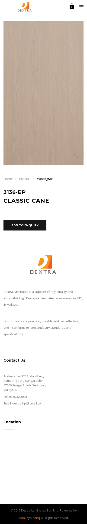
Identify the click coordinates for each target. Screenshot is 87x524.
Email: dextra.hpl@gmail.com (23, 403)
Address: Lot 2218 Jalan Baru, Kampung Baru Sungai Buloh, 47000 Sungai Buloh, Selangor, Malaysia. (24, 383)
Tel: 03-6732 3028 (15, 397)
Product (25, 179)
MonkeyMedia (29, 518)
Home (8, 179)
